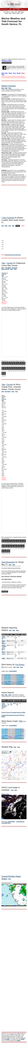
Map (10, 13)
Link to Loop (5, 794)
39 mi (8, 645)
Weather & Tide (18, 9)
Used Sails (14, 9)
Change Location (6, 60)
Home (1, 9)
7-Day (12, 11)
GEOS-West (11, 821)
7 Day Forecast (7, 218)
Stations (4, 634)
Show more (4, 591)
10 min (11, 704)
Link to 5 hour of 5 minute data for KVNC (13, 712)
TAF (22, 13)
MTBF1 (4, 654)
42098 (3, 658)
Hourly (17, 225)
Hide (6, 88)
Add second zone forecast (13, 254)
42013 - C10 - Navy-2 (4, 642)
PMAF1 (4, 652)
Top (4, 11)
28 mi (8, 640)
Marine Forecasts (8, 86)
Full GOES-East (6, 823)
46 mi (8, 654)
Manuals (23, 9)
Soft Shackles (10, 9)
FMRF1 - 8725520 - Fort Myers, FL (4, 648)
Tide (16, 11)
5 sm (8, 704)
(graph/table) (13, 671)
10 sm (17, 704)
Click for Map (4, 275)
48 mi (8, 658)
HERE (8, 1039)
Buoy (22, 11)
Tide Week (8, 267)
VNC (21, 721)
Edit (2, 88)
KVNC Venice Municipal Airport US (4, 706)
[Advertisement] (14, 42)
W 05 (14, 703)
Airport (6, 13)
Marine (8, 11)
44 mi (8, 652)
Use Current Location (6, 62)
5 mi (8, 636)
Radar (18, 13)
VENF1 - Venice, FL (4, 638)
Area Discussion (8, 562)
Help (9, 88)
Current (10, 263)
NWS (19, 11)
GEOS (14, 13)
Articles (5, 9)
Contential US (20, 821)
